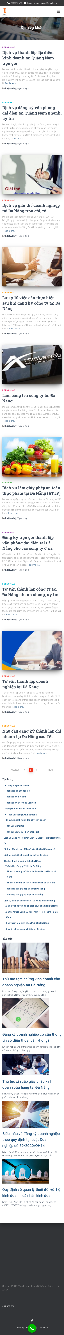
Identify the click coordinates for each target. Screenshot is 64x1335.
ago (23, 88)
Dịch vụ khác (8, 47)
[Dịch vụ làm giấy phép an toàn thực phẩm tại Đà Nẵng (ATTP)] (32, 457)
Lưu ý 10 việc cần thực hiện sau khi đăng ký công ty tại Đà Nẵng (31, 303)
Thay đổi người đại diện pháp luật (22, 832)
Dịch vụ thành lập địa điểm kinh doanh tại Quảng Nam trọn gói (28, 58)
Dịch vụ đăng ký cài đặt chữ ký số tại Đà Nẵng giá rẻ (29, 849)
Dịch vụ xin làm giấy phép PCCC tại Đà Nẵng (27, 923)
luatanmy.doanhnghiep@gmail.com (42, 3)
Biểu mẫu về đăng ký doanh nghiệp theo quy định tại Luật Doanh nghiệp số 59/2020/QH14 (31, 1140)
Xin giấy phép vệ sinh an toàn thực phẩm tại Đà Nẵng (31, 906)
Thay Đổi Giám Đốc (14, 826)
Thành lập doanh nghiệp (17, 791)
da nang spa (8, 1306)
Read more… (11, 83)
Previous (15, 770)
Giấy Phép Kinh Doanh (18, 785)
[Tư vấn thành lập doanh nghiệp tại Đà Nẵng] (32, 650)
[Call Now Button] (32, 1328)
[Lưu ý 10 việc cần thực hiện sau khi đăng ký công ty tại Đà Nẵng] (32, 267)
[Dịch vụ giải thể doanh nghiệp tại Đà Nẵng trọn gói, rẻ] (32, 174)
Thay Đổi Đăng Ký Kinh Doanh (22, 814)
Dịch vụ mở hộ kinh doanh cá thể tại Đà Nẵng (26, 855)
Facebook (32, 1320)
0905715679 (16, 3)
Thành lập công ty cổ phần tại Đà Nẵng (24, 894)
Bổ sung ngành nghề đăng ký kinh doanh (25, 820)
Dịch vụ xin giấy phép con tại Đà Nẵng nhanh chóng (29, 900)
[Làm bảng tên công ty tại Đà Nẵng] (32, 364)
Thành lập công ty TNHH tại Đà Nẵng (23, 866)
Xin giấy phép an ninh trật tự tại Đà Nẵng (25, 929)
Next (50, 770)
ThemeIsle (42, 1327)
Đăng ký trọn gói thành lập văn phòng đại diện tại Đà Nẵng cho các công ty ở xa (28, 543)
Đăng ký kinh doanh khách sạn (20, 808)
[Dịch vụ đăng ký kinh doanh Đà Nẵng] (6, 12)
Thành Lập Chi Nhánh (15, 796)
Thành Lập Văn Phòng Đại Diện (20, 802)
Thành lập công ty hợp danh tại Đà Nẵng (25, 888)
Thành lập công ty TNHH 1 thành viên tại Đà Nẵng (31, 882)
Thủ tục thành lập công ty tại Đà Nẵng (22, 861)
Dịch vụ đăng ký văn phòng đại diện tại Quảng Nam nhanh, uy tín (32, 113)
